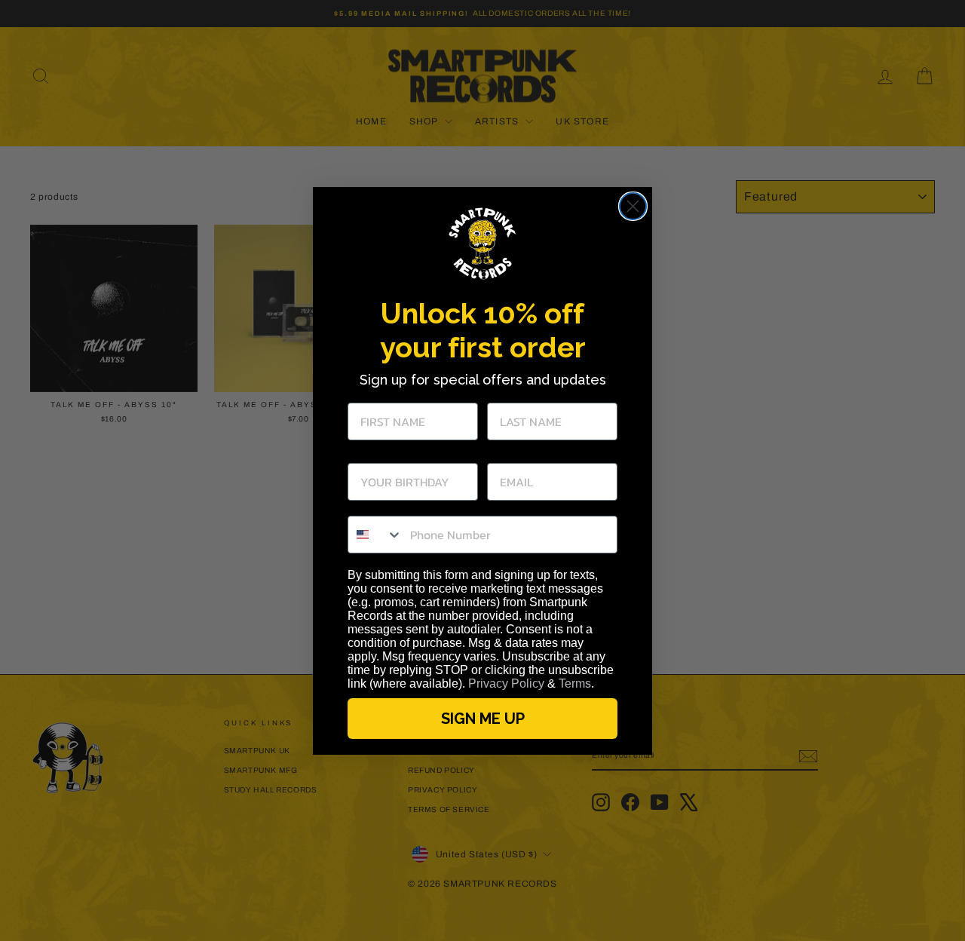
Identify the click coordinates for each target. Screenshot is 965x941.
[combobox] (375, 534)
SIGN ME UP (483, 719)
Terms (575, 683)
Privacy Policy (506, 683)
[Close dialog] (633, 206)
